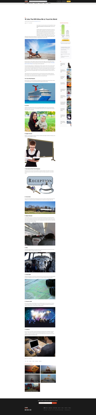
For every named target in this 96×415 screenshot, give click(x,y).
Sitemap (69, 407)
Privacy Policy (45, 409)
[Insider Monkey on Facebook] (26, 410)
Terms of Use (50, 409)
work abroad (36, 361)
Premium (68, 1)
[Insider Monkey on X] (27, 410)
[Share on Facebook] (27, 358)
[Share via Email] (31, 358)
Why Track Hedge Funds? (64, 51)
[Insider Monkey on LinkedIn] (31, 410)
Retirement (41, 3)
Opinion (45, 3)
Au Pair (27, 361)
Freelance (33, 361)
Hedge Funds (36, 3)
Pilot (25, 361)
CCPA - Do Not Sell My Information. (58, 409)
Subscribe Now (65, 40)
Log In (58, 1)
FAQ (53, 409)
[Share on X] (28, 358)
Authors (62, 407)
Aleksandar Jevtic (36, 21)
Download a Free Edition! (64, 52)
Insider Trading (31, 3)
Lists (25, 17)
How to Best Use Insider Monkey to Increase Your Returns (65, 49)
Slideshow (30, 361)
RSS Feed (46, 407)
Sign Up (63, 1)
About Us (59, 407)
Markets (26, 3)
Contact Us (66, 407)
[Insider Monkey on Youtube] (29, 410)
